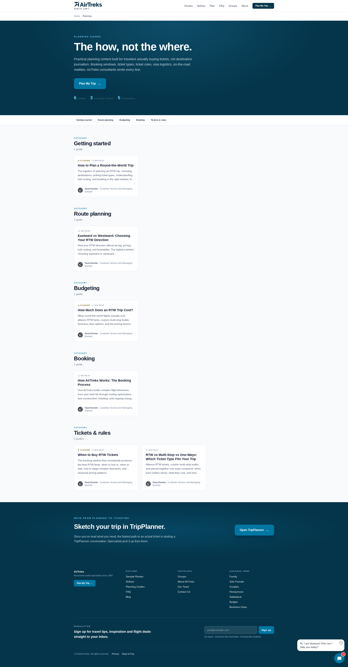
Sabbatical (235, 596)
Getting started (84, 120)
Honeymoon (236, 591)
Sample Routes (134, 576)
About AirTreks (186, 581)
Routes (189, 5)
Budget (233, 601)
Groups (233, 5)
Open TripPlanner (254, 530)
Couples (234, 586)
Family (233, 576)
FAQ (221, 5)
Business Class (238, 607)
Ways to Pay (128, 654)
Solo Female (236, 581)
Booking (140, 120)
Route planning (105, 120)
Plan (212, 5)
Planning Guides (135, 586)
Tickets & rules (158, 120)
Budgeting (124, 120)
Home (77, 16)
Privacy (115, 654)
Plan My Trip (263, 6)
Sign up (266, 630)
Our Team (183, 586)
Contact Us (184, 591)
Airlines (201, 5)
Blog (128, 596)
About (244, 5)
